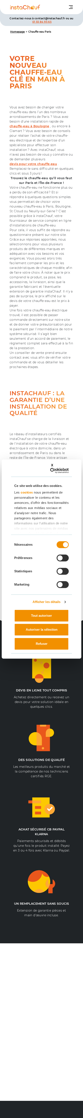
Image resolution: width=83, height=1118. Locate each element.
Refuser (41, 643)
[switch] (63, 557)
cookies (27, 492)
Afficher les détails (47, 602)
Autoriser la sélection (41, 629)
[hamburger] (71, 7)
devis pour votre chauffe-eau (33, 164)
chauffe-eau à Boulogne (29, 126)
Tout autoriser (41, 615)
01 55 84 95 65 (42, 21)
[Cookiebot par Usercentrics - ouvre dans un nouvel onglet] (53, 470)
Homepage (17, 31)
